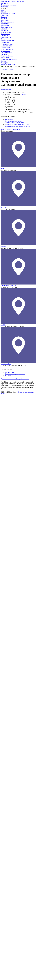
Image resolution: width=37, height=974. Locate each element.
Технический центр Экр (8, 285)
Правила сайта (9, 372)
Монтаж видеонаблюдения (13, 121)
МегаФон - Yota (6, 364)
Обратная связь (9, 375)
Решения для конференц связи (14, 123)
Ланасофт (4, 207)
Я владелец (4, 129)
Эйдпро (3, 246)
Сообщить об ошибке (15, 129)
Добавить (6, 89)
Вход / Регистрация (22, 379)
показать (24, 94)
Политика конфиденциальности (15, 374)
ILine (2, 168)
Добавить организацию (8, 379)
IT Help (3, 325)
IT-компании (9, 119)
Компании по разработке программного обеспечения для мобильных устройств (17, 125)
